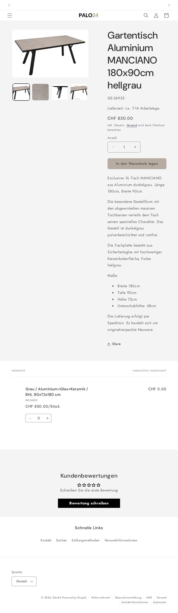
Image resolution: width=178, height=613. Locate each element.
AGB (149, 597)
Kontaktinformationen (135, 602)
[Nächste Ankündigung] (169, 5)
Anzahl (112, 138)
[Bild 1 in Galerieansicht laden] (21, 92)
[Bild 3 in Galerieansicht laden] (59, 92)
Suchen (61, 540)
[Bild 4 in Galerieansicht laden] (78, 92)
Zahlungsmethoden (86, 540)
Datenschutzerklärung (128, 597)
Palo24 (57, 597)
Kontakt (46, 540)
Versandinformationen (121, 540)
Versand (132, 125)
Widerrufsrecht (100, 597)
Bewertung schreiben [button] (88, 503)
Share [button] (116, 344)
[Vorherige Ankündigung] (9, 5)
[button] (10, 15)
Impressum (159, 602)
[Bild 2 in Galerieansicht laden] (40, 92)
